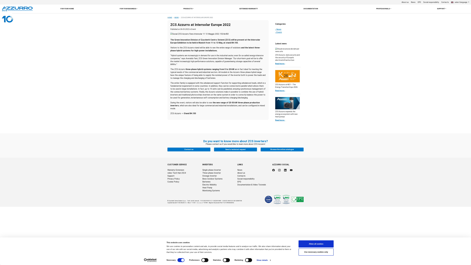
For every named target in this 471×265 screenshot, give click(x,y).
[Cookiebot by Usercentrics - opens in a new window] (150, 260)
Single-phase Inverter (211, 170)
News (413, 2)
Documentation (311, 9)
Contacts (445, 2)
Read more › (280, 64)
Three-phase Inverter (211, 173)
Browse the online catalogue (282, 149)
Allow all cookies (316, 244)
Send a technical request (235, 149)
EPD (419, 2)
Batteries (206, 182)
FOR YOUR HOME (67, 9)
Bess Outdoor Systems (212, 179)
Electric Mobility (209, 185)
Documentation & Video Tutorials (251, 185)
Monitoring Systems (211, 190)
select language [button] (461, 2)
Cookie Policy (173, 182)
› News (278, 29)
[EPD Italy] (297, 199)
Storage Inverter (209, 176)
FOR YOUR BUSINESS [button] (128, 9)
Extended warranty (248, 9)
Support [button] (441, 9)
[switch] (204, 260)
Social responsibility (431, 2)
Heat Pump (207, 187)
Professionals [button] (383, 9)
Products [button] (187, 9)
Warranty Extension (175, 170)
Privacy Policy (173, 179)
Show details (262, 260)
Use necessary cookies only (316, 252)
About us (405, 2)
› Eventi (278, 32)
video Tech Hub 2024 (176, 173)
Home (170, 17)
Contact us (188, 149)
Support (170, 176)
